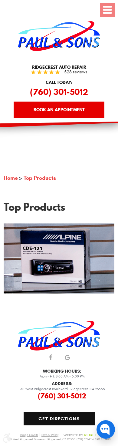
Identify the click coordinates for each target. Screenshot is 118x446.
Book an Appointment (59, 110)
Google (67, 358)
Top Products (40, 178)
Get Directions (59, 418)
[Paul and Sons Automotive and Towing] (59, 36)
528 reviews (75, 72)
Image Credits (29, 435)
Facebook (50, 358)
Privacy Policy (49, 435)
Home (11, 178)
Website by (80, 435)
